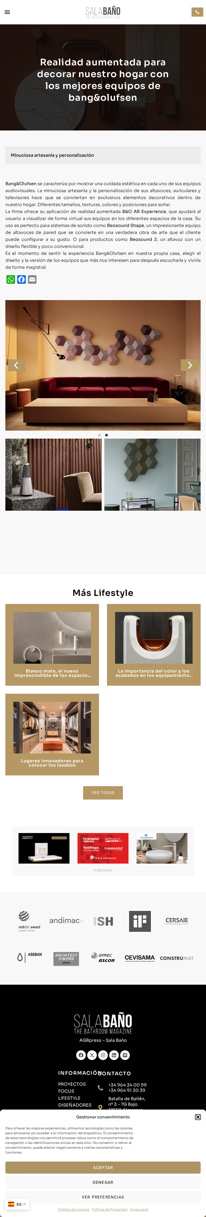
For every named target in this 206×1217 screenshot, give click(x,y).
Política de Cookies (73, 1209)
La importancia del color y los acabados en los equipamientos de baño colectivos (154, 675)
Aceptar (103, 1168)
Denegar (103, 1182)
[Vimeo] (125, 1055)
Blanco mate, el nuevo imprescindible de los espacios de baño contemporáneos (52, 675)
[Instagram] (103, 1055)
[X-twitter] (92, 1055)
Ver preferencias (103, 1197)
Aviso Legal (139, 1209)
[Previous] (16, 365)
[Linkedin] (114, 1055)
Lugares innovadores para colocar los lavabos (52, 763)
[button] (198, 1117)
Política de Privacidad (109, 1209)
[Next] (189, 365)
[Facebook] (81, 1055)
